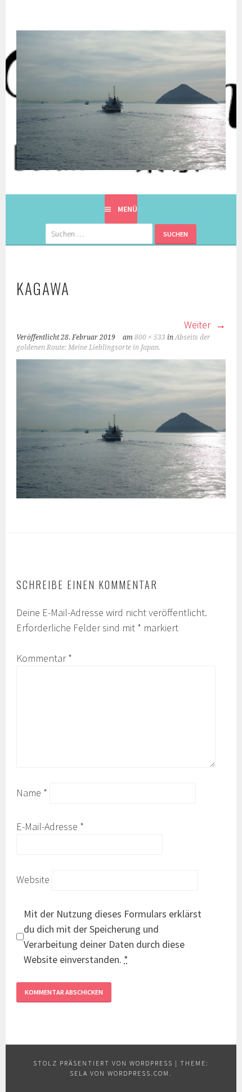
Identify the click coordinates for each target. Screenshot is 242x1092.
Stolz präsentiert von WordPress (103, 1063)
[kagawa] (121, 494)
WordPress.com (138, 1073)
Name (31, 792)
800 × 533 (150, 337)
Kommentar (44, 658)
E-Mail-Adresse (50, 826)
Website (33, 879)
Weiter (198, 324)
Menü (127, 209)
